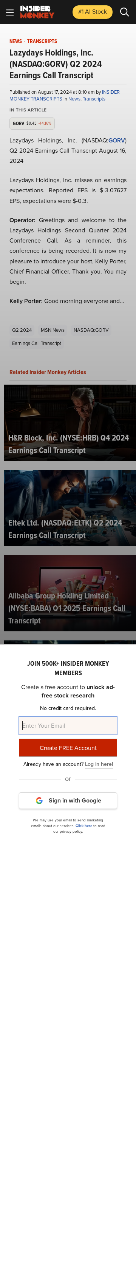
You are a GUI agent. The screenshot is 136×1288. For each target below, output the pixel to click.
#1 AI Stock (92, 11)
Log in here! (99, 764)
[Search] (124, 12)
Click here (84, 826)
